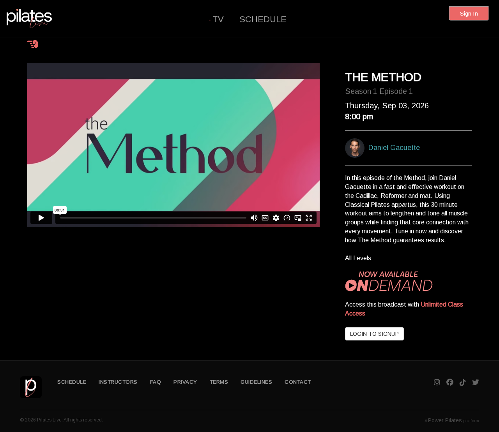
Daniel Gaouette (392, 148)
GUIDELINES (256, 382)
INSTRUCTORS (118, 382)
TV (218, 19)
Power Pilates (445, 420)
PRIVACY (185, 382)
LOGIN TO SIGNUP (374, 334)
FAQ (155, 382)
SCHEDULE (263, 19)
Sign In (469, 13)
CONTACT (298, 382)
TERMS (219, 382)
